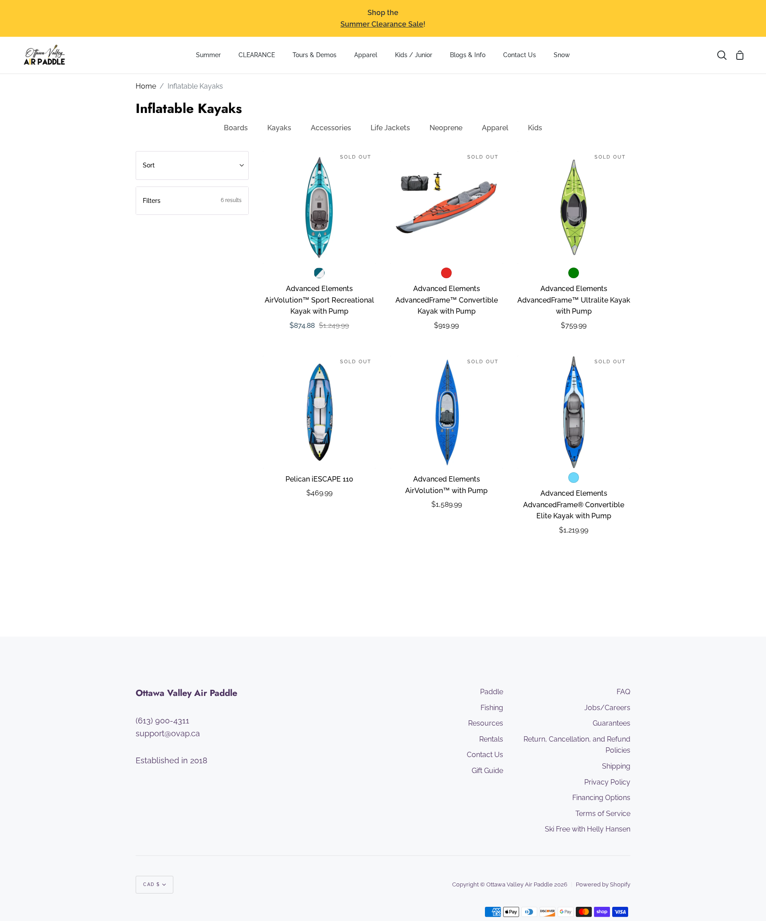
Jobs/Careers (607, 707)
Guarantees (611, 723)
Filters (192, 200)
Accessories (331, 128)
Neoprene (446, 128)
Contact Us (485, 754)
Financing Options (601, 797)
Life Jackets (390, 128)
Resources (485, 723)
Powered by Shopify (603, 884)
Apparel (495, 128)
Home (146, 86)
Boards (236, 128)
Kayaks (279, 128)
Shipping (616, 766)
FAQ (623, 692)
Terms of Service (602, 813)
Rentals (491, 739)
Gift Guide (487, 770)
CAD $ (151, 884)
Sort (149, 165)
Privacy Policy (607, 782)
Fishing (492, 707)
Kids (535, 128)
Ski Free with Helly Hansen (587, 829)
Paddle (491, 692)
